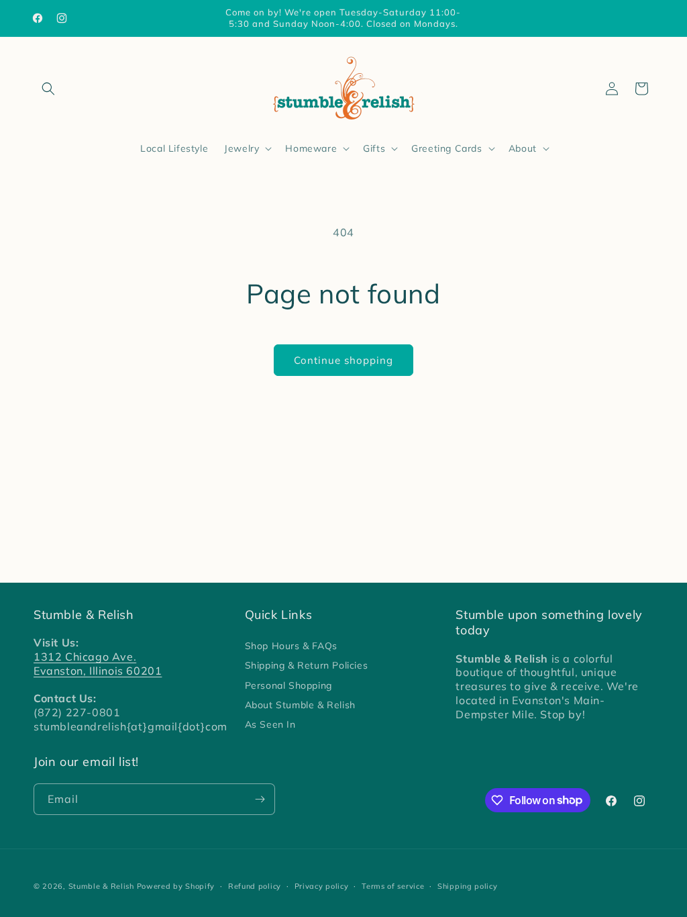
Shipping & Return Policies (306, 665)
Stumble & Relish (101, 886)
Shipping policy (467, 886)
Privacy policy (322, 886)
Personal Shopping (288, 685)
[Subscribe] (259, 799)
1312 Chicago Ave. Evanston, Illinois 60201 (98, 663)
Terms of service (393, 886)
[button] (48, 88)
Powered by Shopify (176, 886)
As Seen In (270, 724)
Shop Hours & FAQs (291, 646)
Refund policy (254, 886)
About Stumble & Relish (300, 705)
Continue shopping (343, 360)
